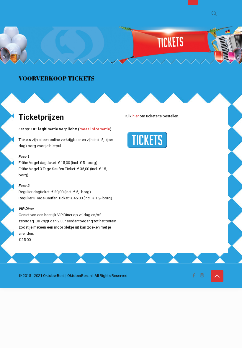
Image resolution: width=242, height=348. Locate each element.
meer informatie (94, 129)
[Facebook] (194, 275)
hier (136, 116)
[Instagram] (202, 275)
